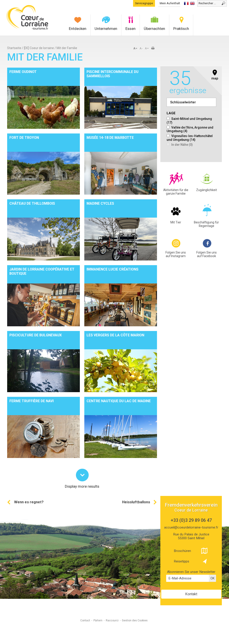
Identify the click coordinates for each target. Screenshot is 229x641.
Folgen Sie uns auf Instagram (175, 254)
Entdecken (77, 28)
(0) (182, 144)
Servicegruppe (144, 3)
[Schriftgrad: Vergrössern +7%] (136, 48)
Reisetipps (181, 561)
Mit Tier (175, 222)
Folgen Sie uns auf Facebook (206, 254)
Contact (85, 620)
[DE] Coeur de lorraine (39, 48)
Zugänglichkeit (206, 190)
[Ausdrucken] (154, 48)
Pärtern (97, 620)
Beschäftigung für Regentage (206, 224)
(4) (190, 129)
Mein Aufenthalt (170, 3)
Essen (130, 28)
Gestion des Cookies (135, 620)
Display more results (82, 486)
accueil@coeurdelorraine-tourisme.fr (191, 527)
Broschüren (182, 551)
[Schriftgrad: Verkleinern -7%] (141, 48)
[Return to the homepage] (27, 29)
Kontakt (191, 594)
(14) (190, 138)
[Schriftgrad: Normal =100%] (147, 48)
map (214, 78)
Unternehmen (106, 28)
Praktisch (181, 28)
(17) (189, 120)
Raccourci (112, 620)
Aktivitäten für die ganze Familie (175, 192)
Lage (171, 113)
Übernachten (154, 28)
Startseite (14, 48)
